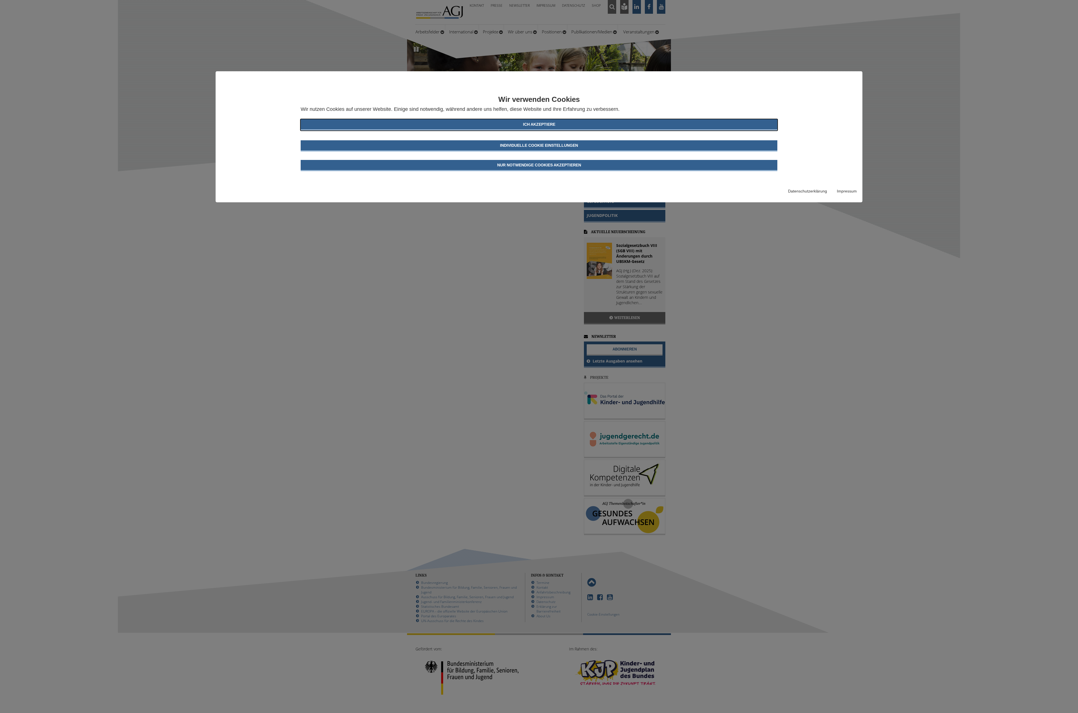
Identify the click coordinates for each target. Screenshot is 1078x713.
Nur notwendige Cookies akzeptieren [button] (539, 165)
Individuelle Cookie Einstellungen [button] (539, 145)
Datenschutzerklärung (807, 191)
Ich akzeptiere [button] (539, 124)
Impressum (847, 191)
